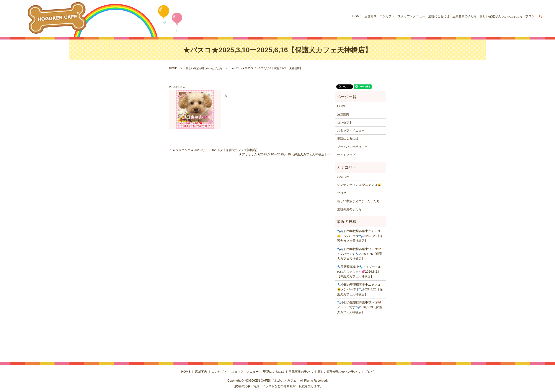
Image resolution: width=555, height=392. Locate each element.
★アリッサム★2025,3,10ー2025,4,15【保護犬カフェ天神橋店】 (283, 154)
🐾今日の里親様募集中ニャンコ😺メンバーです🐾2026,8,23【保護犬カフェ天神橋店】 (360, 289)
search (540, 16)
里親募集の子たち (464, 16)
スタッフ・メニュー (411, 16)
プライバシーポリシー (352, 146)
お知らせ (343, 176)
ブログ (529, 16)
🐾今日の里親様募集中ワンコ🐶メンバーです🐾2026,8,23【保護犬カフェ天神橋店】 (359, 307)
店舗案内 (370, 16)
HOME (356, 16)
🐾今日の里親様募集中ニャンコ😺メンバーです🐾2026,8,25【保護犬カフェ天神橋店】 (360, 235)
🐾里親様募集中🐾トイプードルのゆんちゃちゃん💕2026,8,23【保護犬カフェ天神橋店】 (359, 271)
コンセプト (387, 16)
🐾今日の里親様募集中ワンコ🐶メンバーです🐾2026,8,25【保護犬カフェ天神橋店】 (359, 253)
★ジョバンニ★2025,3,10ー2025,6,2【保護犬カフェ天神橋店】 (215, 150)
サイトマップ (346, 154)
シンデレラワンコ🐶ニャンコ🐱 (359, 184)
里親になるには (438, 16)
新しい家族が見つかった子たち (501, 16)
